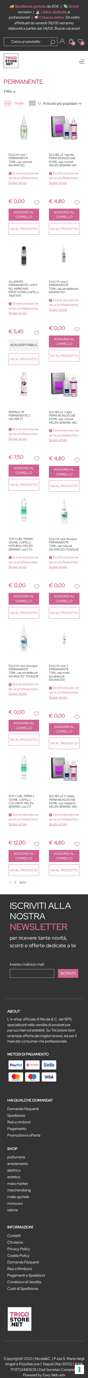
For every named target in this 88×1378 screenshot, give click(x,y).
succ (23, 882)
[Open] (81, 61)
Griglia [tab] (19, 103)
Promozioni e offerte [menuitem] (23, 1135)
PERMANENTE (23, 81)
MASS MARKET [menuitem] (17, 1183)
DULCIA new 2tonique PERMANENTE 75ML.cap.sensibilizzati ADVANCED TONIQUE (23, 671)
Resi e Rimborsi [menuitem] (19, 1268)
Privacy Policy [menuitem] (18, 1248)
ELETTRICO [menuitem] (14, 1170)
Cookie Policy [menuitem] (18, 1255)
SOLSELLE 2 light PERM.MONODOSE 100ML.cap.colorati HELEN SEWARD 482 (63, 417)
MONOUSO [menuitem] (15, 1203)
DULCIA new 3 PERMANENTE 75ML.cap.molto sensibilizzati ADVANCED (59, 673)
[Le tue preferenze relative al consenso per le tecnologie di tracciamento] (79, 1369)
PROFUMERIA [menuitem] (16, 1157)
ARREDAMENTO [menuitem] (17, 1163)
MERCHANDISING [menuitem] (19, 1190)
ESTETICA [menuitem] (13, 1176)
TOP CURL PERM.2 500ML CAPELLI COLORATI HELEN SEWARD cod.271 (21, 801)
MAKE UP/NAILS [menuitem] (18, 1196)
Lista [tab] (41, 103)
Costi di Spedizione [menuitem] (22, 1288)
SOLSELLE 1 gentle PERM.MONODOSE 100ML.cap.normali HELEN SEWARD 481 (62, 160)
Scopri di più (18, 183)
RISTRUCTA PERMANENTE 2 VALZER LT (20, 415)
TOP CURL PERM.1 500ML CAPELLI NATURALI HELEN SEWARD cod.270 (21, 544)
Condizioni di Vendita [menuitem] (24, 1282)
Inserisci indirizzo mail (28, 964)
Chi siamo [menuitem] (15, 1242)
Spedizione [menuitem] (16, 1115)
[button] (52, 42)
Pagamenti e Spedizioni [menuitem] (26, 1275)
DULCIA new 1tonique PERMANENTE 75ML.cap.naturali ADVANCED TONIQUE (64, 544)
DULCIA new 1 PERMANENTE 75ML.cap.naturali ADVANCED (20, 160)
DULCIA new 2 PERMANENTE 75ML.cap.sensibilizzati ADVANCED (63, 287)
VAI (24, 229)
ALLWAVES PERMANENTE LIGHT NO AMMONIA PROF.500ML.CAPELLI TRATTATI (24, 289)
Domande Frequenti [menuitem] (23, 1262)
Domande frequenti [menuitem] (23, 1108)
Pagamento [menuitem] (16, 1128)
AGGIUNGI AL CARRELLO (24, 214)
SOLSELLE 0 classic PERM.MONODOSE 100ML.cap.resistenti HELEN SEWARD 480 (63, 801)
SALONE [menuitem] (12, 1210)
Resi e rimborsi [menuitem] (19, 1122)
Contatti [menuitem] (14, 1235)
